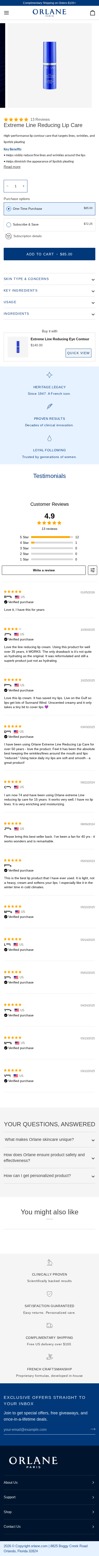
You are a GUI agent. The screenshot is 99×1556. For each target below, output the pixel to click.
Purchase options (17, 199)
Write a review (44, 570)
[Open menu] (10, 13)
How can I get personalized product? (37, 1175)
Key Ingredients (21, 290)
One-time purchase (27, 208)
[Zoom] (16, 99)
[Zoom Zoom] (49, 65)
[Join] (91, 1429)
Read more (12, 167)
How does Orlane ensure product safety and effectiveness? (44, 1157)
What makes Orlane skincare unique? (39, 1139)
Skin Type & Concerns (26, 279)
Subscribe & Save (26, 224)
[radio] (8, 209)
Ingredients (16, 313)
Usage (10, 302)
